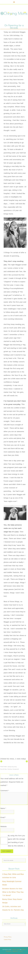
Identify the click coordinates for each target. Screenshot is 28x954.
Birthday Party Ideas (12, 766)
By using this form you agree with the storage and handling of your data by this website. (16, 841)
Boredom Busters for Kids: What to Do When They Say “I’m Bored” (13, 892)
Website (3, 826)
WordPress (15, 951)
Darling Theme (16, 949)
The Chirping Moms (14, 13)
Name (3, 808)
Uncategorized (16, 769)
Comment (4, 790)
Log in (20, 951)
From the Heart (3, 769)
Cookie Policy (7, 939)
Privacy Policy (8, 937)
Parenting (10, 769)
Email (3, 817)
